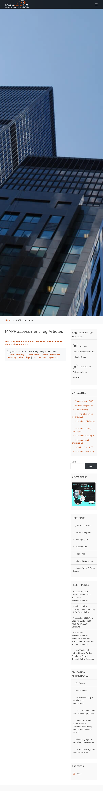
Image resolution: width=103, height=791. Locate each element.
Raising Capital (81, 539)
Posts (78, 773)
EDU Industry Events (84, 561)
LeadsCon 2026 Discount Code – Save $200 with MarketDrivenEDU (81, 596)
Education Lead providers (37, 354)
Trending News (49, 357)
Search (73, 461)
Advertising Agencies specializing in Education (83, 741)
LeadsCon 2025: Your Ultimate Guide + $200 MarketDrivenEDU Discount (82, 622)
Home (8, 320)
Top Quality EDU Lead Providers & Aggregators (84, 712)
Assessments (81, 690)
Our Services (80, 683)
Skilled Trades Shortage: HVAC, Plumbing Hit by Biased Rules (83, 609)
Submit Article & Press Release (84, 569)
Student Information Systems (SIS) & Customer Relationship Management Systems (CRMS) (83, 726)
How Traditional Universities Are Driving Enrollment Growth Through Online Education (83, 654)
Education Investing (15, 354)
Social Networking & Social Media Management (83, 700)
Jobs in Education (83, 525)
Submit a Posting (84, 447)
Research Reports (83, 532)
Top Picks (36, 357)
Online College (24, 357)
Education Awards (84, 451)
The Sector (80, 554)
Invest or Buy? (81, 546)
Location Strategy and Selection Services (84, 751)
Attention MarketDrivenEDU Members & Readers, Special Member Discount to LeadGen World (83, 638)
